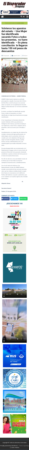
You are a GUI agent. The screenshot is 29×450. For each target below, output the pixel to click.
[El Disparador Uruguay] (2, 16)
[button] (5, 198)
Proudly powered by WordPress (9, 445)
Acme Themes (15, 447)
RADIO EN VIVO (14, 206)
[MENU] (27, 17)
